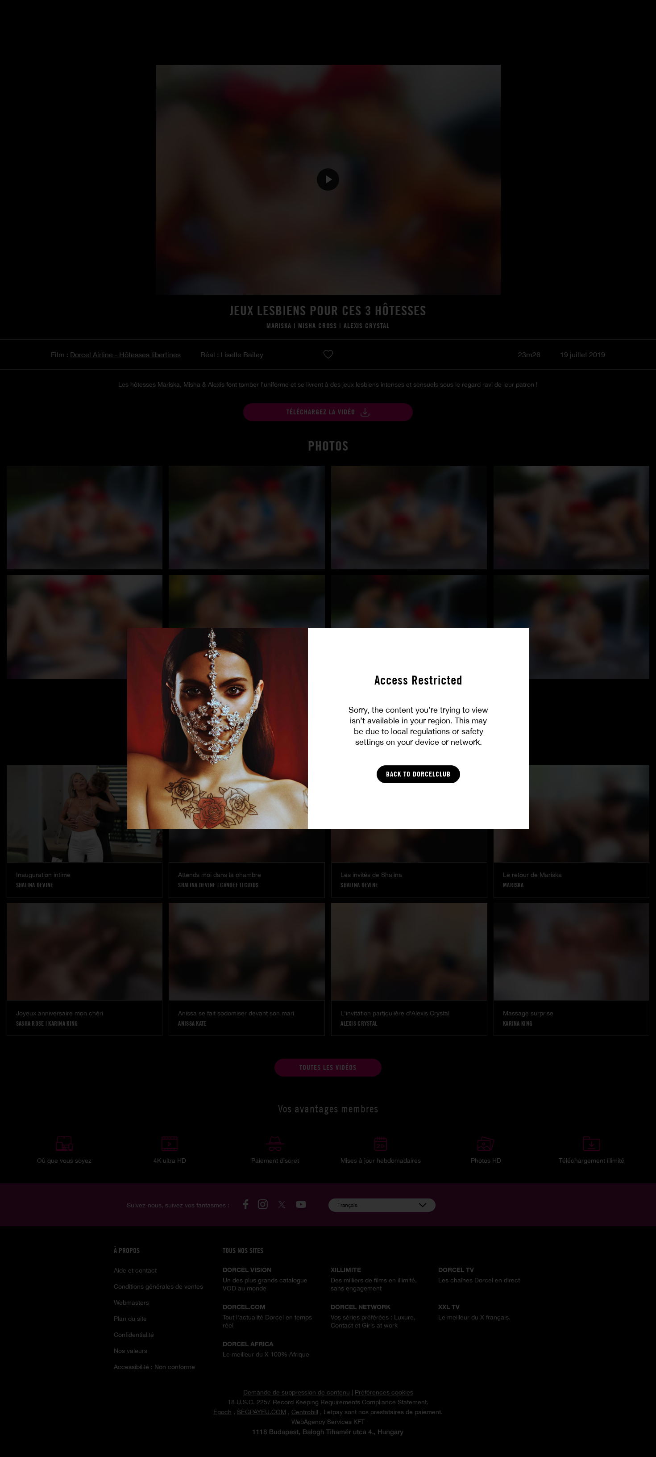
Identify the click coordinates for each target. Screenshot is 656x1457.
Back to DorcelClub (418, 774)
